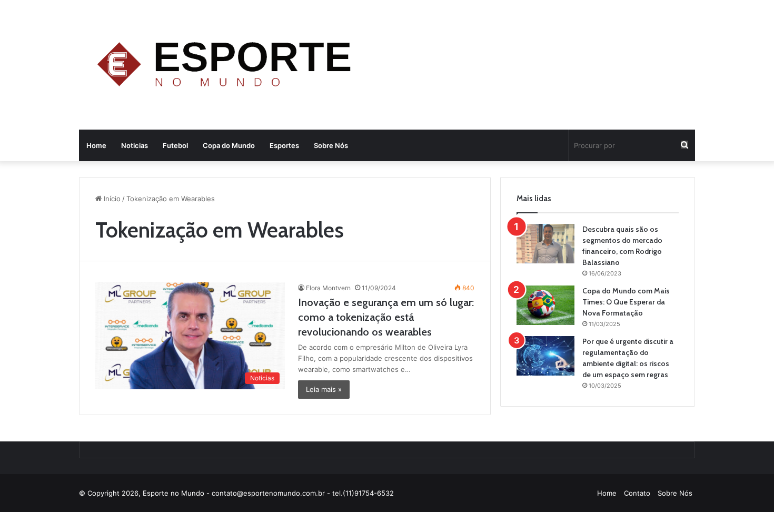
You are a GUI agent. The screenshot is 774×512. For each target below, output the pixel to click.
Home (96, 145)
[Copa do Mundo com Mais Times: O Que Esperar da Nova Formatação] (545, 305)
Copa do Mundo (229, 145)
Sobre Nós (331, 145)
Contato (637, 493)
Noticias (134, 145)
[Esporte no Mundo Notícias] (227, 66)
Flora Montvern (328, 288)
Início (111, 198)
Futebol (175, 145)
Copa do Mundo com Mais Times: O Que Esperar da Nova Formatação (626, 302)
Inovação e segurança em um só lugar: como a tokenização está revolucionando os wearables (386, 317)
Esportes (284, 145)
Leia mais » (324, 389)
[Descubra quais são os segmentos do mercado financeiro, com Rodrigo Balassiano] (545, 243)
